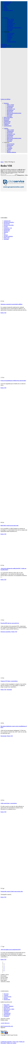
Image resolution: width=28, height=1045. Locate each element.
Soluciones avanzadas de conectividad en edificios (11, 304)
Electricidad (10, 22)
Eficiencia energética (9, 222)
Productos (6, 103)
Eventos (6, 226)
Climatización (10, 20)
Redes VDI (6, 237)
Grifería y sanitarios (8, 1006)
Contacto (6, 9)
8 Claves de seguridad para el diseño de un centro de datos (13, 380)
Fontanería (6, 120)
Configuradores (7, 125)
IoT (5, 233)
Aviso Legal (15, 1041)
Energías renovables (9, 225)
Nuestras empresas (8, 10)
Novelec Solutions (8, 236)
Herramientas (10, 24)
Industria (6, 232)
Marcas (5, 7)
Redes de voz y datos (9, 1009)
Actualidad (9, 37)
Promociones (7, 3)
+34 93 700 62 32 (5, 1023)
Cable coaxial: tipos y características (9, 803)
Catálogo (6, 17)
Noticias (6, 235)
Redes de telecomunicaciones (14, 27)
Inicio (2, 162)
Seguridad (9, 30)
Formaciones (7, 229)
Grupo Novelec (7, 2)
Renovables (10, 29)
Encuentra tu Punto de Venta (4, 45)
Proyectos (9, 36)
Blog (5, 6)
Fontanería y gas (11, 23)
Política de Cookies (11, 1043)
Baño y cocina (10, 19)
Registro (6, 998)
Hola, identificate (6, 46)
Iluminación (10, 26)
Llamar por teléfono (5, 99)
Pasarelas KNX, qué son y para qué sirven (10, 623)
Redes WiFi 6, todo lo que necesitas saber (10, 525)
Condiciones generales (6, 1041)
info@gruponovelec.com (7, 1026)
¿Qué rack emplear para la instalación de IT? (11, 949)
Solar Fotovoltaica (8, 117)
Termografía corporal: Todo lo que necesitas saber (12, 891)
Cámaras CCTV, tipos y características (9, 681)
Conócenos (6, 31)
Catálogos (6, 4)
